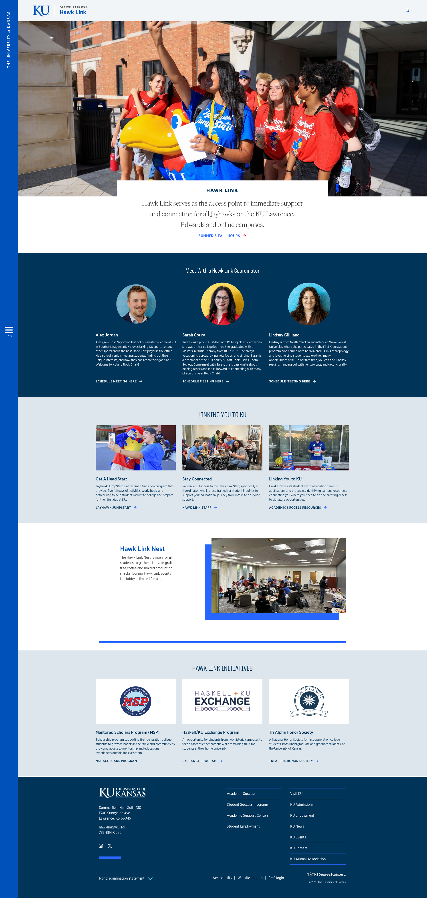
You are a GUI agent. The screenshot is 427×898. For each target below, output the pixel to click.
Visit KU (296, 793)
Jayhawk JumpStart (114, 507)
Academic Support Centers (248, 815)
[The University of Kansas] (122, 796)
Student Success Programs (247, 804)
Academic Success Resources (295, 507)
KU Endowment (302, 815)
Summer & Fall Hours (220, 236)
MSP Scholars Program (117, 761)
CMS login (276, 878)
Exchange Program (200, 761)
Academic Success (73, 6)
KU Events (298, 837)
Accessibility (222, 878)
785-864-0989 (110, 832)
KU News (297, 826)
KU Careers (298, 848)
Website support (250, 878)
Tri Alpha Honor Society (291, 761)
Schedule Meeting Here (117, 381)
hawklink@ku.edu (112, 827)
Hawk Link (73, 12)
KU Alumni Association (308, 859)
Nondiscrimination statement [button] (122, 878)
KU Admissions (301, 804)
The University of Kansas (332, 882)
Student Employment (243, 826)
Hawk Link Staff (197, 507)
